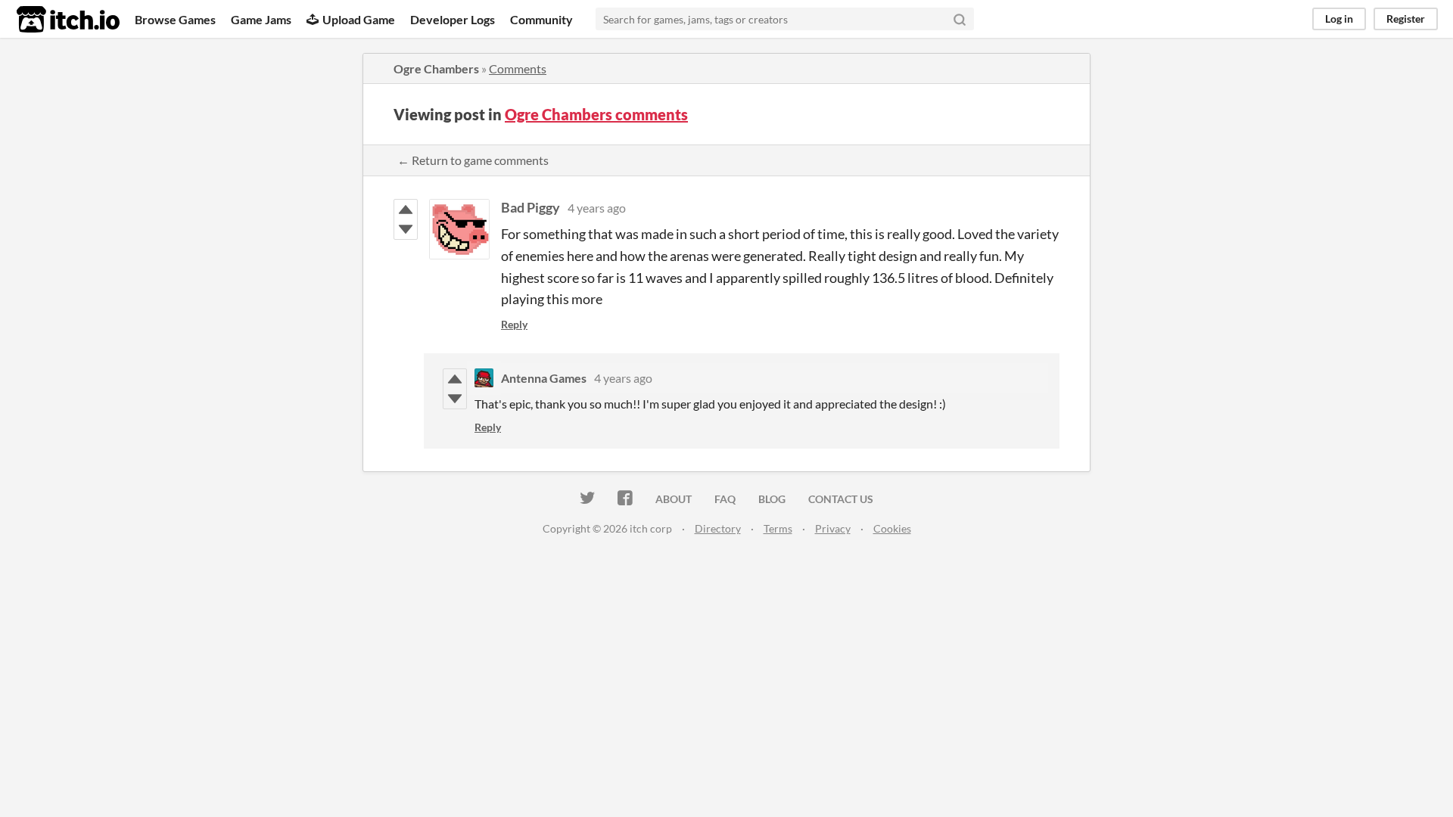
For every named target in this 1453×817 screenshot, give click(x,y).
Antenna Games (543, 378)
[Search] (959, 19)
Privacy (833, 528)
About (673, 498)
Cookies (892, 528)
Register (1405, 18)
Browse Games (175, 19)
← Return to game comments (473, 160)
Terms (778, 528)
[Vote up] (405, 209)
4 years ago (597, 207)
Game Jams (261, 19)
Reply (514, 324)
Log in (1339, 18)
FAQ (725, 498)
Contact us (840, 498)
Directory (718, 528)
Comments (517, 68)
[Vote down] (405, 229)
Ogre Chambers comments (596, 114)
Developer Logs (452, 19)
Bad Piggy (530, 207)
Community (541, 19)
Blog (772, 498)
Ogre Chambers (436, 68)
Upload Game (358, 19)
